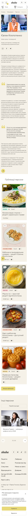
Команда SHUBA (20, 474)
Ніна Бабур (5, 218)
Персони (17, 12)
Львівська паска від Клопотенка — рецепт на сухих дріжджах (11, 377)
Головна (3, 12)
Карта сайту (5, 480)
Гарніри (5, 209)
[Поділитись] (3, 171)
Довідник (18, 470)
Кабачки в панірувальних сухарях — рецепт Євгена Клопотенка (12, 254)
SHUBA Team (6, 259)
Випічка (5, 371)
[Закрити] (25, 494)
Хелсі (3, 463)
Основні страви (7, 248)
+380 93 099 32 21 (7, 490)
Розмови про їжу (20, 463)
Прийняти (14, 508)
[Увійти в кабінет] (21, 2)
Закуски (5, 290)
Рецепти (4, 459)
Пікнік (6, 7)
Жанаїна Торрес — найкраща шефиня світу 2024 (13, 430)
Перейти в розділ (14, 406)
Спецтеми (4, 466)
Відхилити (14, 513)
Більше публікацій (8, 388)
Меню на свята (20, 466)
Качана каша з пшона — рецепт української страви (13, 214)
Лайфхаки (18, 459)
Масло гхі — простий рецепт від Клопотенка (12, 295)
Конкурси (20, 7)
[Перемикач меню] (25, 2)
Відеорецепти (6, 470)
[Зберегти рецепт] (24, 186)
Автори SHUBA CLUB (6, 475)
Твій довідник (10, 12)
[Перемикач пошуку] (2, 2)
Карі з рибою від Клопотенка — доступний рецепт (12, 335)
